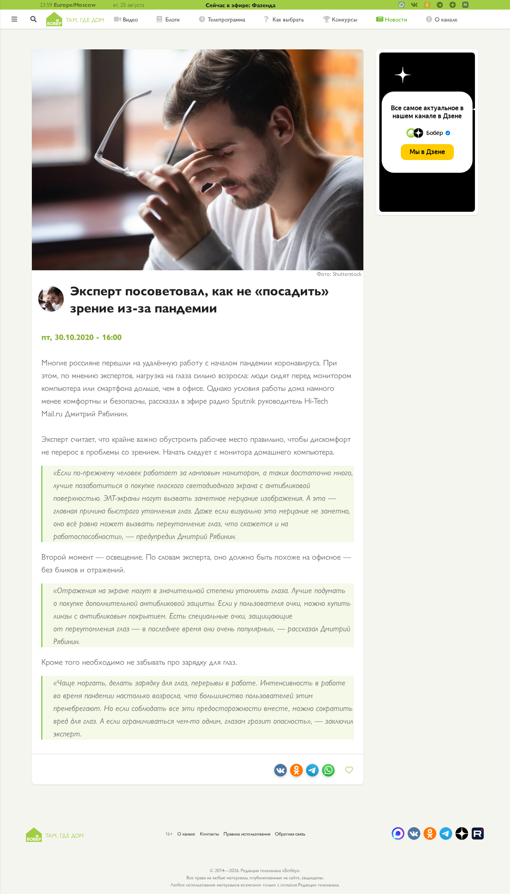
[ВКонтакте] (280, 773)
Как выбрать (288, 19)
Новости (396, 19)
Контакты (209, 833)
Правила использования (247, 833)
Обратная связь (290, 833)
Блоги (172, 19)
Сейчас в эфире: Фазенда (240, 5)
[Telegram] (312, 773)
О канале (446, 19)
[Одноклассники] (296, 773)
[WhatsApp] (328, 773)
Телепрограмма (226, 19)
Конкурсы (344, 19)
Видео (130, 19)
